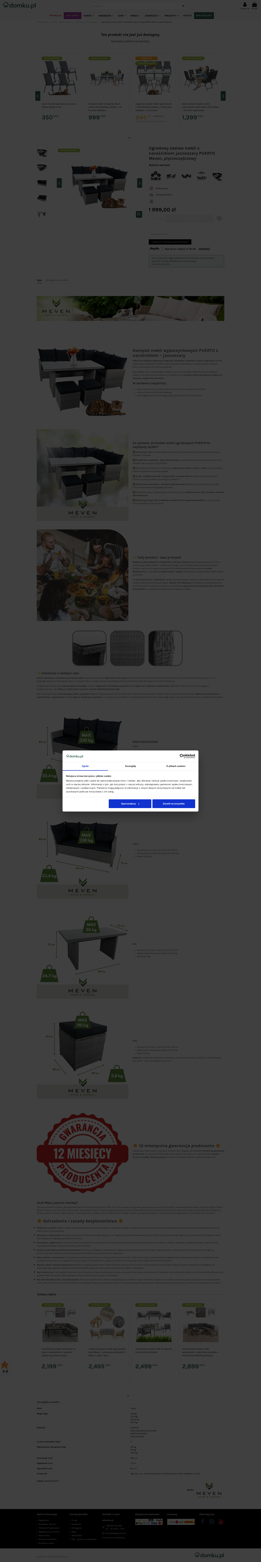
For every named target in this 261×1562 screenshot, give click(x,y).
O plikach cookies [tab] (175, 766)
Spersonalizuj (128, 803)
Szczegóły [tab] (130, 766)
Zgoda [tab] (85, 766)
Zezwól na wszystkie (174, 803)
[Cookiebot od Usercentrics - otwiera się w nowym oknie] (182, 756)
